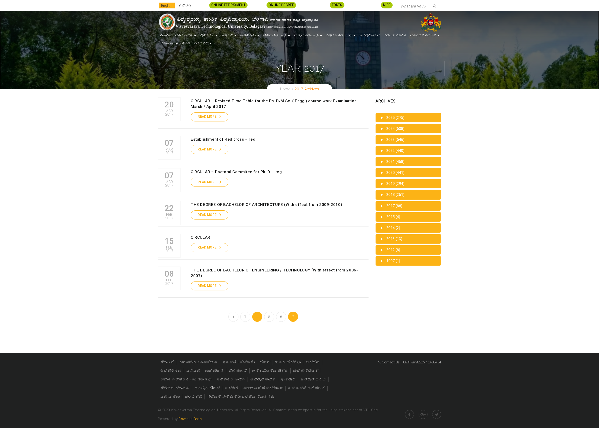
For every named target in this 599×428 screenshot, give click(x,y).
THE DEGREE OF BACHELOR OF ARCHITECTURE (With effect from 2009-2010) (266, 204)
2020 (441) (392, 172)
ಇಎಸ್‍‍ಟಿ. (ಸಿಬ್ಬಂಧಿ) (239, 362)
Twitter (436, 414)
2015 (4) (390, 217)
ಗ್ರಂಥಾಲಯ (167, 43)
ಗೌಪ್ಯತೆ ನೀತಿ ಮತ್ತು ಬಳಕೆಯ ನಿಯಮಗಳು (240, 397)
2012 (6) (390, 250)
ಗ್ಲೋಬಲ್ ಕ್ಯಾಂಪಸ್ (394, 35)
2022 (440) (392, 150)
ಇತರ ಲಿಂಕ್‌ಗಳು (288, 362)
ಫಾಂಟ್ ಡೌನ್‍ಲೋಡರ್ (305, 371)
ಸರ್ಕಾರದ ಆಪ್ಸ (230, 379)
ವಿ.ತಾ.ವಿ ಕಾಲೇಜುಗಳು (306, 35)
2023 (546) (392, 139)
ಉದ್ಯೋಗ (232, 388)
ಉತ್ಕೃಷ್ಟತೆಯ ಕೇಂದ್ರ (270, 371)
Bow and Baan (190, 419)
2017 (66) (391, 206)
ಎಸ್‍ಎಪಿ (193, 371)
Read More (207, 116)
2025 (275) (392, 117)
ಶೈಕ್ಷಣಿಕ (207, 35)
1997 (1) (390, 261)
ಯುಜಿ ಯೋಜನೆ (214, 371)
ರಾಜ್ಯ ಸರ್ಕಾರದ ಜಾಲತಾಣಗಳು (185, 379)
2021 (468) (392, 161)
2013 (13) (391, 239)
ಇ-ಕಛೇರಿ (288, 379)
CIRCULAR (200, 237)
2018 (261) (392, 194)
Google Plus (423, 414)
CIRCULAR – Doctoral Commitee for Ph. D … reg (236, 171)
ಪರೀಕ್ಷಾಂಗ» (248, 35)
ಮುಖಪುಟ (166, 35)
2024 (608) (392, 128)
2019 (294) (392, 183)
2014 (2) (390, 228)
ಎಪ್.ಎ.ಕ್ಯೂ (170, 397)
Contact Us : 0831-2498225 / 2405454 (411, 362)
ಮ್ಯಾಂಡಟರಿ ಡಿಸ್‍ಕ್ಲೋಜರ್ (263, 388)
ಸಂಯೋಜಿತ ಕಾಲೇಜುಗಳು (339, 35)
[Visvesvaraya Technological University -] (238, 22)
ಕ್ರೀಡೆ (186, 43)
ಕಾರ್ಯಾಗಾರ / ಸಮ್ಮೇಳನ (198, 362)
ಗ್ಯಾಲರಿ (167, 362)
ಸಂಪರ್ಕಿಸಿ (201, 43)
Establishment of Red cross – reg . (224, 139)
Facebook (409, 414)
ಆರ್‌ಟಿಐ (313, 362)
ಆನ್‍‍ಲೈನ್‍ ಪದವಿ (369, 35)
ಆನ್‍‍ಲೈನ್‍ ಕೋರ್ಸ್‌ (207, 388)
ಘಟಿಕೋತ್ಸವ (170, 371)
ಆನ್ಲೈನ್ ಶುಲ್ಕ (263, 379)
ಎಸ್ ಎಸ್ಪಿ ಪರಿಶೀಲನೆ (306, 388)
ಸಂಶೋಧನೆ (227, 35)
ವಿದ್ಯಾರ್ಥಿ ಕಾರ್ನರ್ (423, 35)
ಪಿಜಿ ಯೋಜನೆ (238, 371)
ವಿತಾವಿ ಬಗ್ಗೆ (184, 35)
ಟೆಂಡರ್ (265, 362)
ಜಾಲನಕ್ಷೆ (193, 397)
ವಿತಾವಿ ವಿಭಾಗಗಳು (274, 35)
